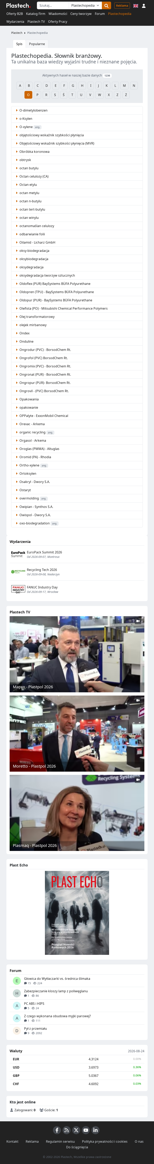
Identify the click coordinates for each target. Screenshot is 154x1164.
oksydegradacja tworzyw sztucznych (47, 275)
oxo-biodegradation (38, 523)
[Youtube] (86, 1130)
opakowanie (28, 407)
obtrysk (25, 160)
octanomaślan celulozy (36, 226)
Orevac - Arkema (32, 424)
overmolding (32, 498)
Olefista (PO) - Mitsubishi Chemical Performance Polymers (63, 308)
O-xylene (29, 127)
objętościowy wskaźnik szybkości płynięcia (51, 135)
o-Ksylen (25, 118)
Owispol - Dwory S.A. (35, 515)
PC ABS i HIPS (34, 1003)
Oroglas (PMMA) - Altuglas (39, 449)
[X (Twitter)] (76, 1130)
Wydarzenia (15, 21)
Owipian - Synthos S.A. (36, 506)
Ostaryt (25, 490)
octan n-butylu (30, 201)
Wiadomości (58, 13)
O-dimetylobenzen (33, 110)
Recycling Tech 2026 (42, 570)
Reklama (122, 5)
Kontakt (12, 1141)
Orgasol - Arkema (32, 440)
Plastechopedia (119, 13)
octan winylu (29, 217)
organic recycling (36, 432)
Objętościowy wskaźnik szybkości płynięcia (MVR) (56, 143)
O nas (139, 1141)
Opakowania (29, 399)
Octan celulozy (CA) (34, 176)
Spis (19, 44)
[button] (144, 5)
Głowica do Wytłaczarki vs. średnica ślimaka (57, 978)
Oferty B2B (14, 13)
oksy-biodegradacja (34, 250)
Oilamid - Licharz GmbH (37, 242)
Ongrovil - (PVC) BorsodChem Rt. (44, 391)
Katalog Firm (35, 13)
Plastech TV (36, 21)
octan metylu (29, 193)
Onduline (26, 341)
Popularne (37, 44)
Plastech (16, 33)
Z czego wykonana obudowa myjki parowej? (57, 1016)
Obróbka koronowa (34, 151)
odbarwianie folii (32, 234)
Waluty (16, 1051)
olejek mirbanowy (33, 325)
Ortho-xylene (33, 465)
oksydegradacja (31, 267)
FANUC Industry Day (42, 587)
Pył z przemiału (35, 1028)
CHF (16, 1084)
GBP (16, 1075)
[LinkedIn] (95, 1130)
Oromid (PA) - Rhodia (35, 457)
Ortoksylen (27, 473)
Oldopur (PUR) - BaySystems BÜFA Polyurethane (55, 300)
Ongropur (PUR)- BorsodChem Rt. (45, 382)
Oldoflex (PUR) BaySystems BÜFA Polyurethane (54, 283)
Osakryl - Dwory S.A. (34, 482)
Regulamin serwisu (60, 1141)
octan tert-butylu (32, 209)
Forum (100, 13)
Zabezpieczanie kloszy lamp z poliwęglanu (56, 991)
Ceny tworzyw (81, 13)
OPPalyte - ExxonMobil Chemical (43, 415)
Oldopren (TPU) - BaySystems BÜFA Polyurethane (56, 292)
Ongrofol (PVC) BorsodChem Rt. (43, 358)
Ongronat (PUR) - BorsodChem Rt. (45, 374)
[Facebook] (57, 1130)
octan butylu (28, 168)
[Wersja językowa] (136, 5)
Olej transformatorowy (37, 316)
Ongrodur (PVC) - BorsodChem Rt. (45, 349)
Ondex (24, 333)
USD (16, 1067)
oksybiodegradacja (33, 259)
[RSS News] (67, 1130)
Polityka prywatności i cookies (105, 1141)
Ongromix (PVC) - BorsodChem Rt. (45, 366)
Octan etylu (28, 184)
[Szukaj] (106, 5)
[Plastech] (18, 5)
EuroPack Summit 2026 (44, 552)
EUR (16, 1059)
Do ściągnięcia (77, 1147)
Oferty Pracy (57, 21)
